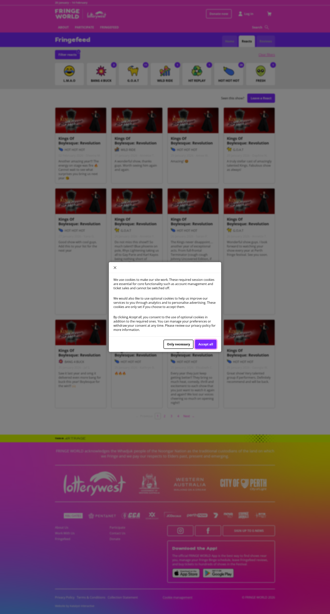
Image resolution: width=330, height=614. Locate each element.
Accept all (205, 344)
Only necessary (178, 344)
